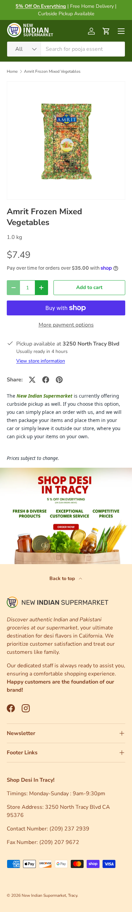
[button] (106, 31)
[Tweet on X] (32, 379)
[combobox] (66, 49)
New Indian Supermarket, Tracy (49, 895)
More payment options (66, 325)
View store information (40, 361)
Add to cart (89, 287)
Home (12, 71)
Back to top (62, 578)
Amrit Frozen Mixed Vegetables (52, 71)
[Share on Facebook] (45, 379)
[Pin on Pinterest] (59, 379)
